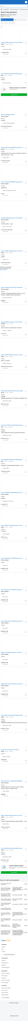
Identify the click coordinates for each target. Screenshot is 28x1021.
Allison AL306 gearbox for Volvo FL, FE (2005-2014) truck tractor (6, 889)
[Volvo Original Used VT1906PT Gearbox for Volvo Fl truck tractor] (14, 580)
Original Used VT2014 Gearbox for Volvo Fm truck (13, 683)
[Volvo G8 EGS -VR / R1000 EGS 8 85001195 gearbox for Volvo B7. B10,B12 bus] (14, 772)
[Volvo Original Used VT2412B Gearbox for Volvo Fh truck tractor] (14, 549)
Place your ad (14, 94)
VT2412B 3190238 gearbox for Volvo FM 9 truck (12, 218)
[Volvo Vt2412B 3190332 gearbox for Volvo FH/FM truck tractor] (14, 242)
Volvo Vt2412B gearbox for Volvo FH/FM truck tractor (6, 920)
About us (3, 946)
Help (3, 949)
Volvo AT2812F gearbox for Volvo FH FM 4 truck (12, 42)
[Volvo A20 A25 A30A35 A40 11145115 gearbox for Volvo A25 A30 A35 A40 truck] (14, 64)
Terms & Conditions (6, 973)
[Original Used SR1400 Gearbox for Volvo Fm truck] (14, 643)
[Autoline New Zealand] (8, 2)
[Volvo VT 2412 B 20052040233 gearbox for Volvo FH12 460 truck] (14, 173)
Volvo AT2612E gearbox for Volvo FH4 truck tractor (6, 904)
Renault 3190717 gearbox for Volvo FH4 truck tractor (14, 322)
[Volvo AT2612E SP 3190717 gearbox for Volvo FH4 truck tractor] (14, 516)
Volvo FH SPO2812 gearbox (8, 114)
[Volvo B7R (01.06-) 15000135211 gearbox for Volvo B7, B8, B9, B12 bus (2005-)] (14, 138)
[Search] (26, 6)
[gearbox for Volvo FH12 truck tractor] (14, 740)
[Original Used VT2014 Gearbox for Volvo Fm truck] (14, 675)
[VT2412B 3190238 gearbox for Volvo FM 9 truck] (14, 209)
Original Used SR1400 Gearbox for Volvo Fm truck (13, 652)
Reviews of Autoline (6, 980)
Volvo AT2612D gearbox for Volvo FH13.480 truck (6, 899)
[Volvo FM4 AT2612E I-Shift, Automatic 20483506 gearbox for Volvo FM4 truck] (14, 382)
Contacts (3, 951)
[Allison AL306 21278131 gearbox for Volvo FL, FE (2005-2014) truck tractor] (14, 806)
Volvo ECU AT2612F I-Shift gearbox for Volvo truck (5, 914)
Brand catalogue (5, 982)
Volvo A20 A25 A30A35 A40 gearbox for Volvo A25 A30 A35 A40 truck (6, 895)
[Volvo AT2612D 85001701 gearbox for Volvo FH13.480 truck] (14, 346)
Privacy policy (5, 975)
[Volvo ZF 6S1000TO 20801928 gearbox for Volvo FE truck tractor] (14, 483)
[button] (26, 2)
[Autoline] (1, 9)
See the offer (14, 872)
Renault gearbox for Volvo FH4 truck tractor (6, 926)
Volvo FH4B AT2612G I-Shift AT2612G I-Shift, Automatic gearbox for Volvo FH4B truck (6, 932)
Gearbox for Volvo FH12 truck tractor (10, 749)
